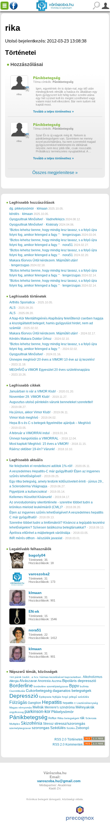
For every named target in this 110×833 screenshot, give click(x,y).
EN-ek (34, 611)
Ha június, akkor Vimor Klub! (29, 412)
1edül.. (26, 677)
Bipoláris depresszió (79, 680)
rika (19, 94)
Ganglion (34, 703)
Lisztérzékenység (87, 702)
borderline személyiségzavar (51, 686)
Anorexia (44, 680)
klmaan (42, 208)
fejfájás (56, 696)
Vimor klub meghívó (23, 417)
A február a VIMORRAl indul (29, 433)
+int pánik (15, 677)
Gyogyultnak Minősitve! (26, 219)
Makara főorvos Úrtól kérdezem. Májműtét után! (43, 260)
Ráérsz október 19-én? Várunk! (32, 449)
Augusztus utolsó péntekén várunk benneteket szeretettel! (51, 402)
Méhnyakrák (85, 707)
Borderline (21, 685)
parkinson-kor (37, 711)
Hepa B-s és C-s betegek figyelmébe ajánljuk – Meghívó (50, 423)
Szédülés (58, 728)
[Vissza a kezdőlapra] (55, 5)
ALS (12, 308)
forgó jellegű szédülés (75, 696)
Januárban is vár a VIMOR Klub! (32, 391)
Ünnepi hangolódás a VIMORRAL (33, 438)
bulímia (84, 686)
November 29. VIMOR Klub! (29, 397)
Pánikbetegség (46, 78)
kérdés (14, 214)
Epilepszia (45, 696)
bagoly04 (37, 555)
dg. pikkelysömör (21, 208)
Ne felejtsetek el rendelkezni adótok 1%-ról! (40, 466)
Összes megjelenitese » (55, 172)
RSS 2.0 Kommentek (68, 744)
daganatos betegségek (72, 691)
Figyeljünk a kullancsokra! (28, 491)
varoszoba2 (39, 574)
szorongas (40, 728)
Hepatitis (52, 702)
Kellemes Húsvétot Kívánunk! (30, 497)
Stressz (48, 724)
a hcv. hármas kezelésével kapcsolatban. (57, 677)
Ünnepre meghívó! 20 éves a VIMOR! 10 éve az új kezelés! (52, 359)
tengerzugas (71, 235)
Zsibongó (82, 728)
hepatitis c (69, 702)
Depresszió (23, 696)
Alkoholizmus (92, 676)
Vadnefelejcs (55, 219)
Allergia (14, 680)
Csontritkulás (17, 690)
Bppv (74, 685)
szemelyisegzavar (20, 728)
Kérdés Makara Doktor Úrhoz (30, 339)
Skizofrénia (31, 723)
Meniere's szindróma (60, 707)
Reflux (52, 718)
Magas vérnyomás (20, 707)
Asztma (56, 680)
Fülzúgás (18, 702)
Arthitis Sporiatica (22, 302)
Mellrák (38, 707)
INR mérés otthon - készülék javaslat (35, 538)
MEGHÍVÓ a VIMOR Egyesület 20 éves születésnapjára (49, 370)
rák (82, 718)
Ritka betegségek (68, 718)
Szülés (70, 728)
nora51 (67, 245)
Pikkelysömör (62, 712)
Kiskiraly (52, 224)
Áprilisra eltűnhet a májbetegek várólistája (39, 533)
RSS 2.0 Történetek (69, 739)
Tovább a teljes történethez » (53, 111)
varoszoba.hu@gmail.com (59, 781)
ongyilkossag (16, 712)
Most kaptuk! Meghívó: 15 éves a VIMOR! (39, 444)
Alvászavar (28, 681)
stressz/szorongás (69, 723)
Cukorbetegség (39, 691)
